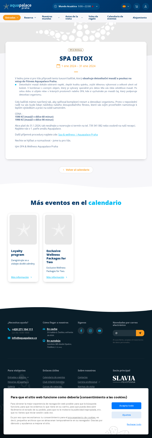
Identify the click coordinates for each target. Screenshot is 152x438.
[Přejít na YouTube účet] (99, 330)
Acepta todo (126, 405)
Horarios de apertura (18, 381)
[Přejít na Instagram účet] (90, 330)
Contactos (83, 377)
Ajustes (126, 414)
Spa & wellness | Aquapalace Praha (78, 134)
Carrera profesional (87, 381)
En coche (52, 329)
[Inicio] (17, 6)
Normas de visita (86, 386)
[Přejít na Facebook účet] (81, 330)
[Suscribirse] (140, 333)
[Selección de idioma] (126, 6)
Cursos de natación (52, 386)
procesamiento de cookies (81, 417)
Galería (11, 386)
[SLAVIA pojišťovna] (124, 379)
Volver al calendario (77, 169)
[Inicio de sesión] (145, 6)
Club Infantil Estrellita (53, 381)
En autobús (53, 340)
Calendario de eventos (54, 377)
